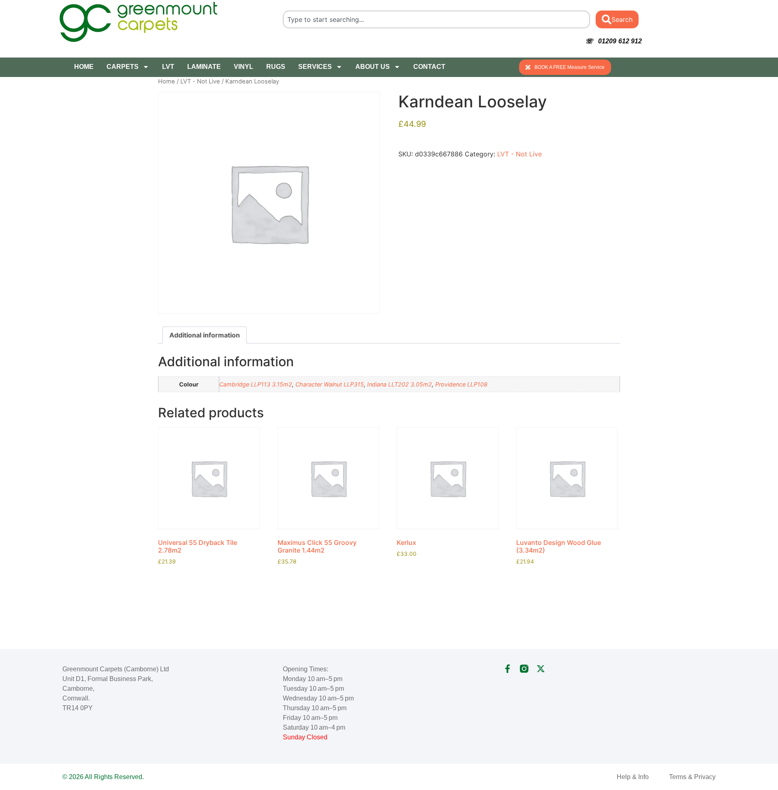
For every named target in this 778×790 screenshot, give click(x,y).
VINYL (243, 66)
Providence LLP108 (461, 384)
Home (166, 81)
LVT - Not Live (200, 81)
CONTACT (429, 66)
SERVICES (315, 66)
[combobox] (436, 19)
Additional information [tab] (204, 335)
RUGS (275, 66)
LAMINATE (204, 66)
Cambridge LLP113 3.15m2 (255, 384)
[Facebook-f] (507, 668)
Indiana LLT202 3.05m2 (399, 384)
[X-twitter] (540, 668)
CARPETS (123, 66)
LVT (168, 66)
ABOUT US (372, 66)
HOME (84, 66)
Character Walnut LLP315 (329, 384)
